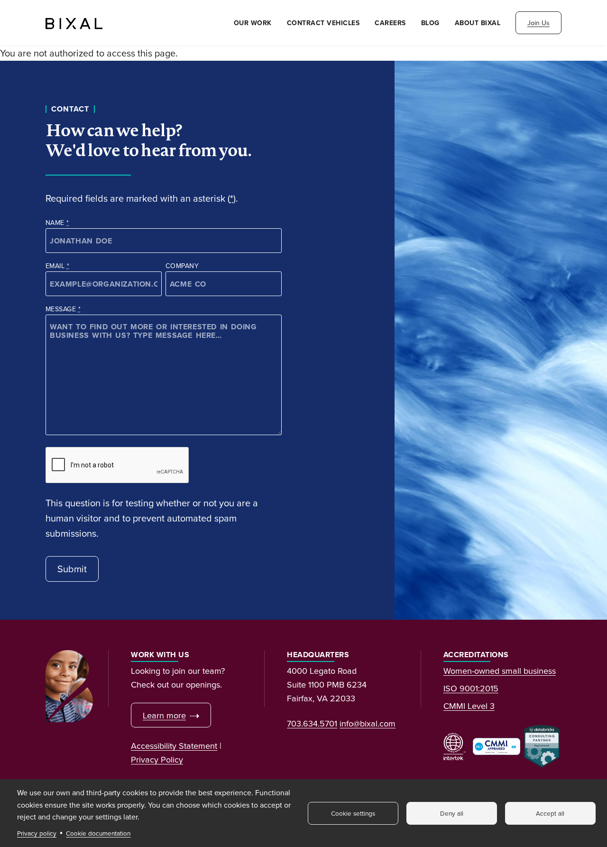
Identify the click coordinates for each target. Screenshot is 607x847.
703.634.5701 (312, 723)
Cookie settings (353, 813)
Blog (430, 23)
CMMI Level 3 (469, 705)
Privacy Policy (157, 759)
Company (182, 265)
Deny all (451, 813)
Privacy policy (36, 833)
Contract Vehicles (323, 23)
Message (63, 309)
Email (57, 265)
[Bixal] (74, 22)
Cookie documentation (98, 833)
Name (57, 222)
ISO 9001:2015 (470, 688)
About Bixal (478, 23)
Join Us (538, 23)
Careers (390, 23)
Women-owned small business (499, 670)
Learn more (164, 715)
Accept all (550, 813)
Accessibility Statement (174, 745)
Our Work (253, 23)
